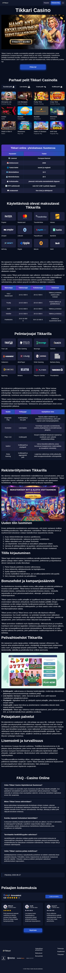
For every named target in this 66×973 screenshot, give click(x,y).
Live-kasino (23, 86)
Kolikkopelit (56, 86)
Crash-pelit (39, 86)
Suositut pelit (7, 86)
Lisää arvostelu (54, 896)
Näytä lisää (33, 930)
